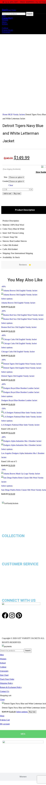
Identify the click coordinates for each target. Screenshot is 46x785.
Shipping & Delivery (10, 568)
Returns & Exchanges (11, 572)
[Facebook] (5, 615)
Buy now (17, 194)
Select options (22, 712)
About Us (6, 588)
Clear (11, 185)
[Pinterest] (19, 615)
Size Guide (6, 576)
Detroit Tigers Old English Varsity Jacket (17, 376)
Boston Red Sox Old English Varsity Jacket (18, 327)
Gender (6, 181)
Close (2, 699)
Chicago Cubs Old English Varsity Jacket (18, 351)
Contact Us (7, 584)
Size (5, 177)
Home (5, 114)
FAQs (4, 592)
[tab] (23, 734)
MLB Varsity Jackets (16, 114)
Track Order (7, 580)
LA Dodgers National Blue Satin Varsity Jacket (20, 425)
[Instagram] (12, 615)
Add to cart (7, 194)
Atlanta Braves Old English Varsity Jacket (18, 303)
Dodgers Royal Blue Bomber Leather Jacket (19, 400)
